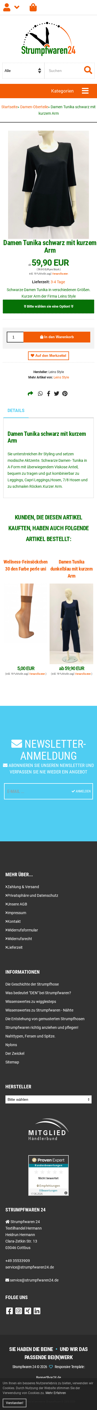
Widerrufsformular (22, 930)
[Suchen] (88, 70)
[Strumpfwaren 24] (33, 8)
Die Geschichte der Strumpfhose (32, 984)
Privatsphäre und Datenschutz (32, 895)
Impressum (16, 913)
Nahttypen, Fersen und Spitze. (30, 1036)
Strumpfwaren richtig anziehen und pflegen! (41, 1027)
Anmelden (83, 791)
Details (16, 410)
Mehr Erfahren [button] (56, 1393)
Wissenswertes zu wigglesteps (30, 1001)
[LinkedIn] (37, 1312)
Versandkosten (60, 273)
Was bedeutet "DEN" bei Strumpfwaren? (38, 993)
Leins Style (61, 377)
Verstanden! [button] (14, 1403)
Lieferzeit (15, 947)
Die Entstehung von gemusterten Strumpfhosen (45, 1019)
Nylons (11, 1045)
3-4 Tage (58, 282)
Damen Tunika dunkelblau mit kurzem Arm (71, 569)
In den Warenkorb (58, 337)
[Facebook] (9, 1312)
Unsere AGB (17, 904)
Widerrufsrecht (19, 939)
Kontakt (14, 921)
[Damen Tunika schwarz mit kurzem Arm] (48, 185)
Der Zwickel (14, 1053)
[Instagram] (19, 1312)
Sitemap (12, 1062)
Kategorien (62, 91)
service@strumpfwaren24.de (34, 1280)
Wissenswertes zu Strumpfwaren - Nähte (39, 1010)
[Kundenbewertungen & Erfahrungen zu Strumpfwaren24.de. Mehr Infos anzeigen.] (48, 1175)
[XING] (28, 1312)
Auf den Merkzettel (50, 356)
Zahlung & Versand (23, 887)
